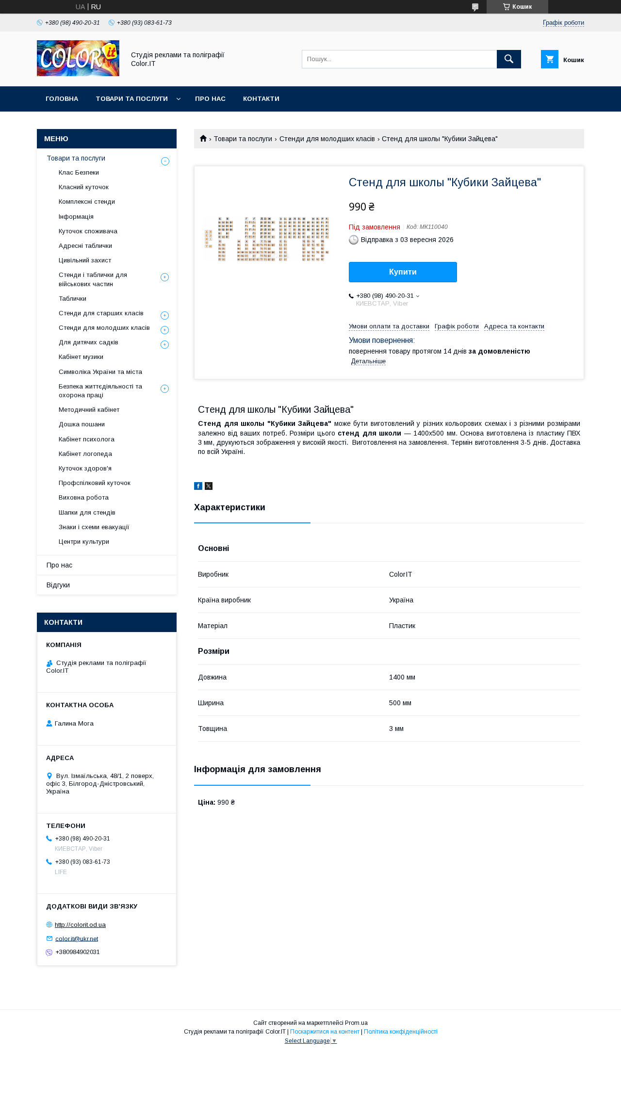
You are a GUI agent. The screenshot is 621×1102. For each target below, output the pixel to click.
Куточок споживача (88, 231)
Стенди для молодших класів (327, 139)
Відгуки (58, 585)
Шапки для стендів (87, 512)
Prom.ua (356, 1023)
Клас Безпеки (79, 172)
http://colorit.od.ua (80, 924)
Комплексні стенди (87, 201)
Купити (403, 272)
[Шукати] (509, 59)
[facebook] (198, 487)
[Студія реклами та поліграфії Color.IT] (78, 74)
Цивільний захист (85, 260)
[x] (208, 487)
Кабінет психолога (86, 439)
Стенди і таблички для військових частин (93, 279)
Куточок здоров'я (85, 468)
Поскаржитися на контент (325, 1031)
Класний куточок (84, 187)
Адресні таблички (85, 245)
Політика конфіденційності (401, 1031)
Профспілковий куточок (95, 482)
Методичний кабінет (89, 409)
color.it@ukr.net (76, 938)
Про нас (210, 98)
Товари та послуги (132, 98)
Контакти (261, 98)
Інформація (76, 216)
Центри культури (84, 541)
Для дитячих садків (88, 342)
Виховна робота (84, 497)
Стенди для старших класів (101, 313)
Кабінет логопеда (85, 453)
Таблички (72, 298)
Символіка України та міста (100, 371)
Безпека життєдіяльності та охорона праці (100, 391)
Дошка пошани (82, 424)
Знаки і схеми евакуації (94, 527)
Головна (62, 98)
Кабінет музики (81, 356)
